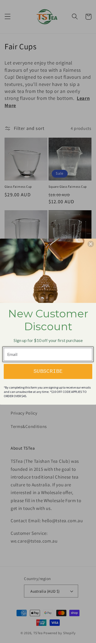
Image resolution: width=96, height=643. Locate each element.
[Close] (90, 244)
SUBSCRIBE (48, 371)
